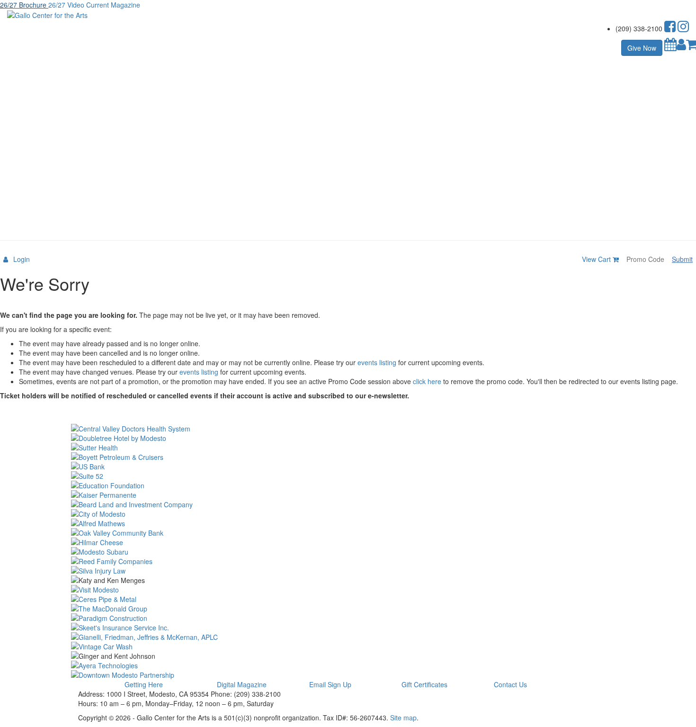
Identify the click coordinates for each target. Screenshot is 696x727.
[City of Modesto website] (348, 514)
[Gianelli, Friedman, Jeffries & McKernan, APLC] (348, 637)
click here (427, 381)
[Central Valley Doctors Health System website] (348, 428)
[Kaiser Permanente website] (348, 495)
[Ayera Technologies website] (348, 665)
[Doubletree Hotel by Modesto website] (348, 438)
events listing (376, 362)
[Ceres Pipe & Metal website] (348, 599)
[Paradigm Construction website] (348, 618)
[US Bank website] (348, 466)
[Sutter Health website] (348, 447)
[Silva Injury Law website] (348, 570)
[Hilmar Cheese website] (348, 542)
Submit (682, 259)
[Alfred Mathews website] (348, 523)
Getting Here (144, 684)
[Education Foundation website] (348, 485)
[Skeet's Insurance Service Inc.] (348, 627)
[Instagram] (683, 28)
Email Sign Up (330, 684)
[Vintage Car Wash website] (348, 646)
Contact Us (510, 684)
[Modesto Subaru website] (348, 551)
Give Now (641, 48)
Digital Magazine (242, 684)
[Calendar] (670, 46)
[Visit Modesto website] (348, 589)
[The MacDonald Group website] (348, 608)
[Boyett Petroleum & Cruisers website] (348, 457)
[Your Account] (681, 46)
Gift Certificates (424, 684)
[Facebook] (670, 28)
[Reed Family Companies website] (348, 561)
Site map (403, 717)
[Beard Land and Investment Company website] (348, 504)
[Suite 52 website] (348, 476)
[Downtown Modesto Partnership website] (348, 675)
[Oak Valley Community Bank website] (348, 533)
